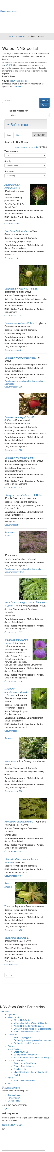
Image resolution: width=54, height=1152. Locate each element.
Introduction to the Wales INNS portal (30, 1022)
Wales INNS (13, 1017)
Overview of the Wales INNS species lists (32, 1028)
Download (41, 134)
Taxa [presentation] (9, 135)
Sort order (9, 171)
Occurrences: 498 (12, 875)
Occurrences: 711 (12, 730)
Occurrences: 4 (11, 964)
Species (21, 36)
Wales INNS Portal (22, 1020)
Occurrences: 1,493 (13, 930)
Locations (12, 1034)
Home (10, 36)
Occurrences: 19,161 (14, 681)
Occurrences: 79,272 (14, 571)
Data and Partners (16, 1060)
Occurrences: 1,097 (13, 632)
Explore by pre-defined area (26, 1043)
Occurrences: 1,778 (13, 487)
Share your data (21, 1051)
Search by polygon (22, 1037)
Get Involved (13, 1048)
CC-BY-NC (9, 65)
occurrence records (18, 80)
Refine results (20, 124)
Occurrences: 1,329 (13, 450)
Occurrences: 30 (12, 524)
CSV (15, 86)
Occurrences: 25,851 (14, 851)
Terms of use (14, 1094)
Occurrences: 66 (12, 223)
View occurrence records (26, 147)
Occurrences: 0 (11, 258)
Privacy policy (14, 1097)
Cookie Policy (14, 1100)
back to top (5, 1011)
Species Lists (20, 1069)
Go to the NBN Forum (12, 1124)
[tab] (9, 135)
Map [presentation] (18, 135)
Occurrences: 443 (12, 350)
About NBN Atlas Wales (24, 1080)
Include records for (18, 110)
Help (10, 1083)
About (10, 1077)
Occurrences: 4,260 (13, 791)
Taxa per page (11, 151)
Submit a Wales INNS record (27, 1031)
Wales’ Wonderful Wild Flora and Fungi (31, 1057)
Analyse (11, 1046)
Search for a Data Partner (25, 1063)
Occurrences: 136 (12, 315)
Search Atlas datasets (24, 1066)
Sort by (8, 161)
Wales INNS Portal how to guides (29, 1025)
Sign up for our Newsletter (25, 1054)
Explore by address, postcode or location (32, 1040)
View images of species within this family (22, 569)
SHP (19, 86)
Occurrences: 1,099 (13, 386)
